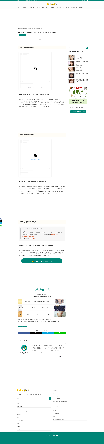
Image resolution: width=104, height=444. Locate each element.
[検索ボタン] (85, 7)
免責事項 (55, 393)
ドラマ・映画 (20, 420)
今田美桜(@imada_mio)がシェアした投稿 (35, 87)
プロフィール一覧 (21, 429)
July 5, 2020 (32, 238)
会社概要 (55, 390)
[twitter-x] (82, 0)
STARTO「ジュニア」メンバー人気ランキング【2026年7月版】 (36, 314)
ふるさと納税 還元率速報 (58, 419)
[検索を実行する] (87, 48)
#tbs (57, 234)
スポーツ (19, 409)
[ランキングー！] (52, 4)
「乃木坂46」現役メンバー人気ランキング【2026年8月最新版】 (36, 301)
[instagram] (84, 0)
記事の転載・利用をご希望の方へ (60, 401)
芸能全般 (19, 403)
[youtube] (87, 0)
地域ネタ (19, 414)
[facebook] (81, 0)
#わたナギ (53, 234)
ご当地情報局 (56, 413)
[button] (24, 333)
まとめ (18, 426)
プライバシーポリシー (58, 396)
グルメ (18, 417)
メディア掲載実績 (57, 399)
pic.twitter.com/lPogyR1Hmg (28, 236)
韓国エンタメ (20, 406)
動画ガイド (55, 416)
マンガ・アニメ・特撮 (22, 412)
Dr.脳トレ (55, 410)
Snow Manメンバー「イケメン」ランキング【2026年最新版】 (35, 307)
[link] (33, 352)
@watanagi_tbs (52, 228)
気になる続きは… (42, 261)
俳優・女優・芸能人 (22, 34)
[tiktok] (86, 0)
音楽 (18, 423)
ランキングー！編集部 (24, 353)
